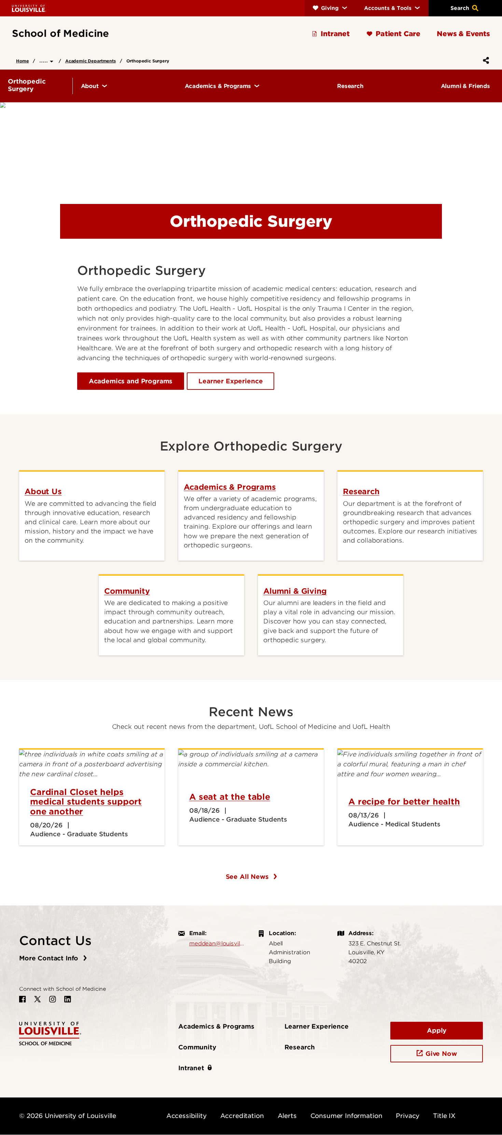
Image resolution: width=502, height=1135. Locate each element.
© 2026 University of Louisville (67, 1115)
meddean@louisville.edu (216, 943)
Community (197, 1047)
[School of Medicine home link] (50, 1032)
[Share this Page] (484, 60)
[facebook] (22, 999)
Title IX (444, 1115)
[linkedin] (67, 999)
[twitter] (37, 999)
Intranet (191, 1068)
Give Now (441, 1053)
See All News (248, 876)
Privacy (407, 1115)
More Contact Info (49, 958)
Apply (436, 1030)
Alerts (287, 1115)
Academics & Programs (216, 1026)
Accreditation (242, 1115)
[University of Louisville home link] (29, 8)
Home (22, 60)
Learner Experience (230, 381)
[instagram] (52, 999)
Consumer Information (346, 1115)
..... (44, 60)
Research (299, 1047)
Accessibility (186, 1115)
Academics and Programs (130, 381)
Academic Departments (90, 60)
